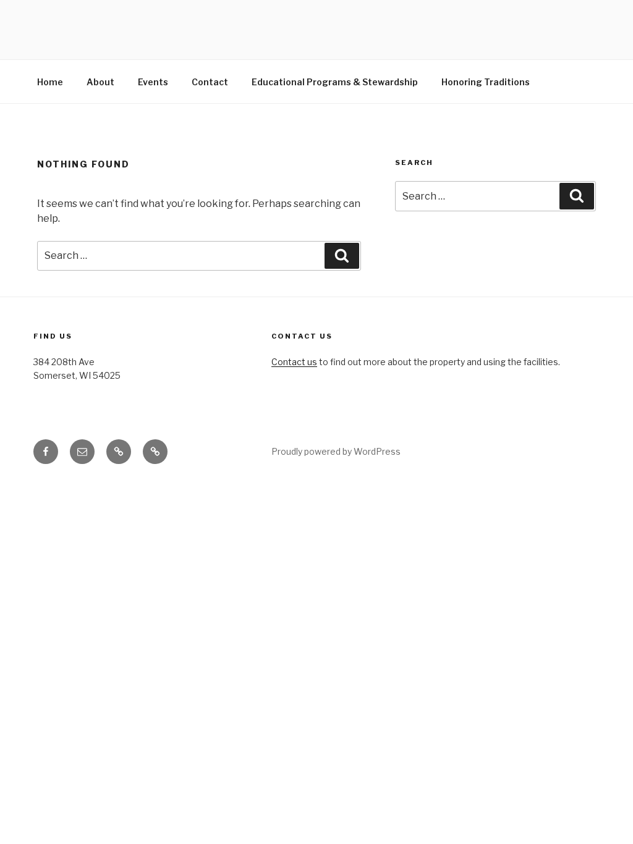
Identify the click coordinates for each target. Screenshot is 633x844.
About (100, 82)
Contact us (294, 362)
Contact (210, 82)
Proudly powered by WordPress (336, 451)
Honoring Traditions (485, 82)
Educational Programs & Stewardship (335, 82)
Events (153, 82)
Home (50, 82)
